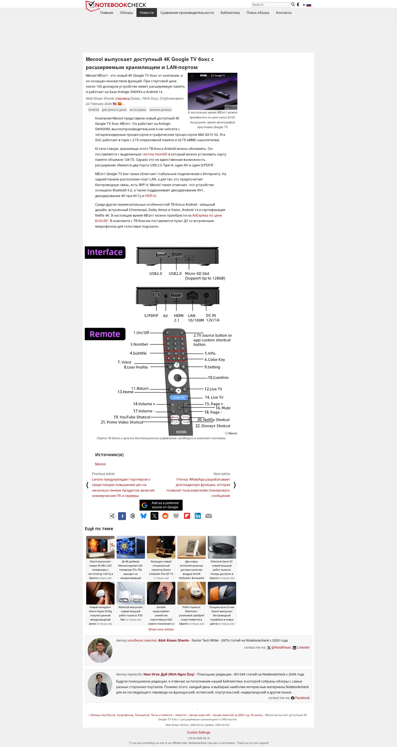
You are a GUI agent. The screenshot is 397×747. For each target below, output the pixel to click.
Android (93, 109)
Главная (106, 12)
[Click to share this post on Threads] (133, 516)
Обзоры (126, 12)
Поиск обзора (258, 12)
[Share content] (112, 516)
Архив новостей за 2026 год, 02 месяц (237, 715)
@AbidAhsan (281, 647)
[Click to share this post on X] (154, 516)
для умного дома (114, 109)
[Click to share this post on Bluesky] (143, 516)
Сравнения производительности (187, 12)
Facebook (302, 697)
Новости (147, 12)
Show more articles (161, 629)
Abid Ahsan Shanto (173, 640)
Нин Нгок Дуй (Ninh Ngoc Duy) (168, 674)
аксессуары (138, 109)
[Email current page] (209, 516)
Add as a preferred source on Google (165, 505)
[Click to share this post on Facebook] (122, 516)
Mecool (100, 464)
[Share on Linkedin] (198, 516)
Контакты (284, 12)
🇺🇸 (115, 103)
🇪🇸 (120, 103)
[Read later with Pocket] (176, 516)
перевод (123, 98)
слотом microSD (154, 154)
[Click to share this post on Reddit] (165, 516)
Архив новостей (199, 715)
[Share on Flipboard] (187, 516)
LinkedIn (303, 647)
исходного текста (142, 640)
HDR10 (150, 195)
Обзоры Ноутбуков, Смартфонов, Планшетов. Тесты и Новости (131, 715)
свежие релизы (160, 109)
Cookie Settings (198, 732)
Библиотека (230, 12)
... (124, 103)
